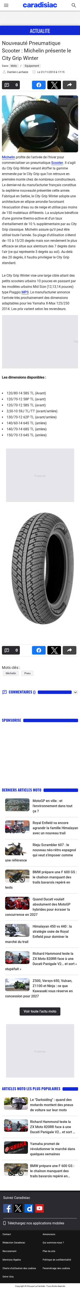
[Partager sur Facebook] (39, 83)
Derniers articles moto (21, 790)
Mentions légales (12, 1259)
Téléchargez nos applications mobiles (35, 1223)
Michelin (8, 157)
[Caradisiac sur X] (18, 1209)
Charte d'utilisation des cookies (19, 1268)
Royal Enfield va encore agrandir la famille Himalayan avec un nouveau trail (55, 828)
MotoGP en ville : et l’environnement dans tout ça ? (52, 806)
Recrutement (9, 1251)
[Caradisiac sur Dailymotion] (29, 1209)
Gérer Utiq (8, 1276)
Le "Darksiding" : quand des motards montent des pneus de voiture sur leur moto (51, 1105)
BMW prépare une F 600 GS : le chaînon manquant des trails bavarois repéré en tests (52, 1171)
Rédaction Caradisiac (14, 1242)
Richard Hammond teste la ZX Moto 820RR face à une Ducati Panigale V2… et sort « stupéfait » (52, 1127)
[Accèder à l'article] (17, 804)
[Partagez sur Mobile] (70, 83)
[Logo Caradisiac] (40, 8)
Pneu (27, 673)
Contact (7, 1234)
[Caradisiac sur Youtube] (39, 1209)
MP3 (25, 292)
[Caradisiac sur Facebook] (8, 1209)
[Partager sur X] (55, 83)
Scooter (57, 163)
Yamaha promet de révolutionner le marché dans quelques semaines (52, 1149)
